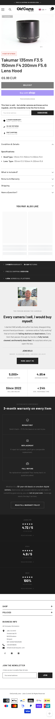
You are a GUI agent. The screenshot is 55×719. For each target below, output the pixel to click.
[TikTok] (18, 653)
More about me (27, 361)
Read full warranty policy (27, 505)
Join (45, 675)
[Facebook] (5, 653)
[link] (15, 249)
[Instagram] (11, 653)
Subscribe (42, 113)
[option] (27, 32)
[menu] (2, 9)
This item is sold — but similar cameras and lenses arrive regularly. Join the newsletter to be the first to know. (24, 106)
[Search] (10, 9)
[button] (42, 9)
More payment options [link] (27, 98)
